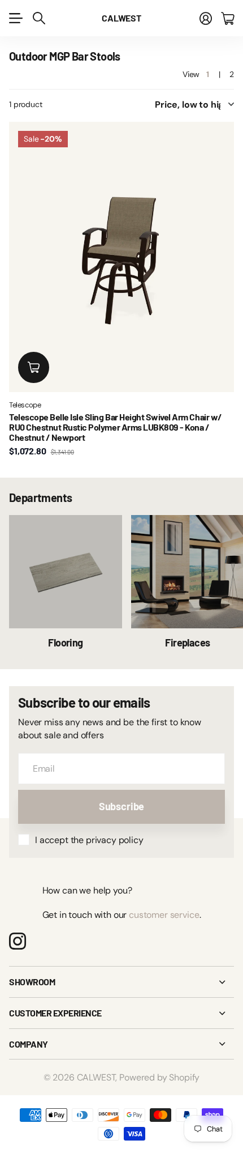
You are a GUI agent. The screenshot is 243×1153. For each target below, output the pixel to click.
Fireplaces (187, 642)
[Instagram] (17, 941)
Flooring (65, 642)
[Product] (121, 257)
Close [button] (121, 982)
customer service (164, 915)
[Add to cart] (33, 367)
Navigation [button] (15, 18)
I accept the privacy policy (89, 840)
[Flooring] (65, 571)
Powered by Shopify (159, 1077)
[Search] (39, 18)
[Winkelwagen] (227, 18)
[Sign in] (205, 18)
